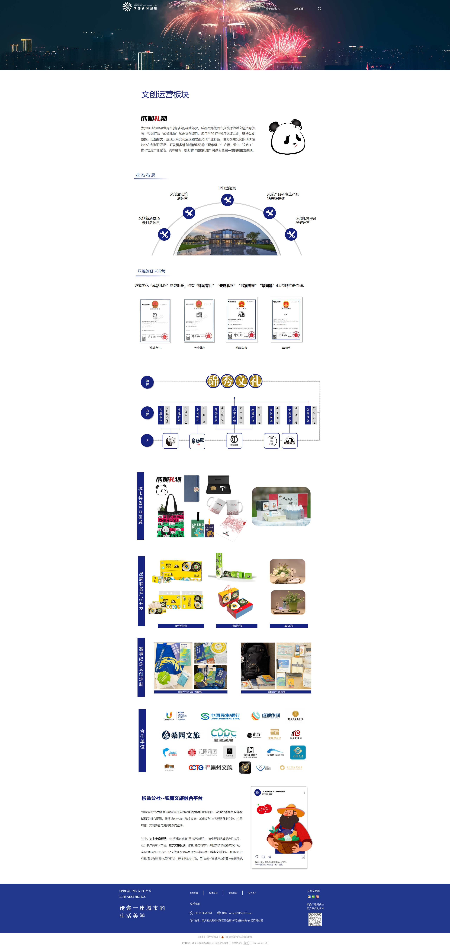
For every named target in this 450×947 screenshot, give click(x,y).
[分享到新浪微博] (317, 896)
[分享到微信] (313, 896)
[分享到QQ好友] (309, 896)
